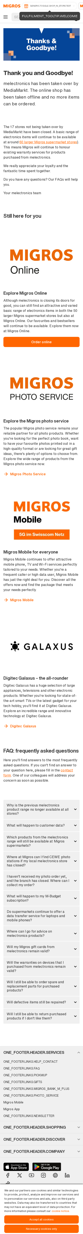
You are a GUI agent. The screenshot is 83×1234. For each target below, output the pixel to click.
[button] (41, 809)
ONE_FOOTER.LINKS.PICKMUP (25, 1075)
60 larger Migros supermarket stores (48, 142)
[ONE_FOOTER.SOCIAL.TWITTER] (19, 1175)
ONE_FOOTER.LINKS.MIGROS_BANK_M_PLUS (36, 1088)
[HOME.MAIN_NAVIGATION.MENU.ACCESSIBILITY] (5, 17)
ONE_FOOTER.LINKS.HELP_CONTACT (30, 1061)
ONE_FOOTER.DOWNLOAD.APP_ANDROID (46, 1167)
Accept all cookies (41, 1219)
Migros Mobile (13, 1102)
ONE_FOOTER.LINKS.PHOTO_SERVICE (31, 1095)
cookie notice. (61, 1211)
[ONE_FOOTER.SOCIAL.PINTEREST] (55, 1175)
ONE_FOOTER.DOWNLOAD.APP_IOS (16, 1167)
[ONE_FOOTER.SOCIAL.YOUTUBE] (31, 1175)
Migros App (11, 1109)
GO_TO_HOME (11, 6)
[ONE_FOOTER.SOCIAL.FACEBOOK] (7, 1175)
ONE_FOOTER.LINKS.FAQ (21, 1068)
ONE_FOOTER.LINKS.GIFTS (22, 1082)
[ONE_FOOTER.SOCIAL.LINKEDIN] (67, 1175)
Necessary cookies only (41, 1229)
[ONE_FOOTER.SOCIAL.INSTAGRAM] (43, 1175)
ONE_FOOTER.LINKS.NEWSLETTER (28, 1116)
